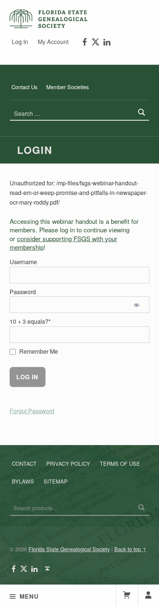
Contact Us (24, 87)
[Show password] (137, 304)
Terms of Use (120, 463)
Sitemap (56, 481)
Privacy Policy (68, 463)
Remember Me (38, 351)
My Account (53, 41)
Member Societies (67, 87)
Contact (24, 463)
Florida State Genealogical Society (69, 549)
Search (141, 508)
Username (23, 261)
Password (23, 291)
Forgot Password (32, 411)
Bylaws (23, 481)
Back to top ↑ (130, 549)
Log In (20, 41)
